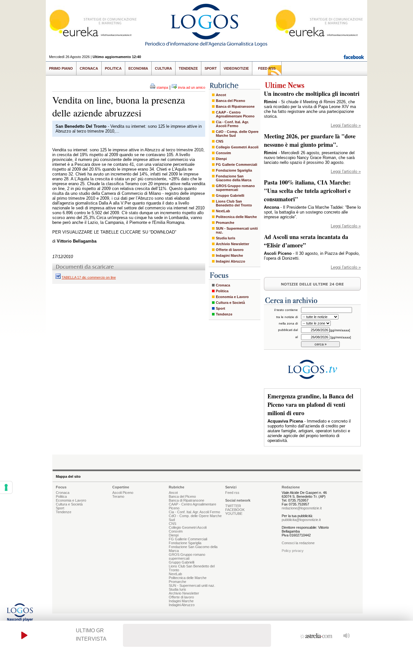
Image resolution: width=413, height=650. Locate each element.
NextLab (223, 211)
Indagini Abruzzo (230, 261)
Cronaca (89, 68)
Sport (211, 68)
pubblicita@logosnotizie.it (301, 520)
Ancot (221, 95)
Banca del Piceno (230, 101)
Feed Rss (267, 68)
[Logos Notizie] (206, 46)
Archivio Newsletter (232, 244)
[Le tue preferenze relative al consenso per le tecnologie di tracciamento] (6, 487)
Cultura (163, 68)
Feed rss (232, 493)
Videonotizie (236, 68)
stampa (162, 87)
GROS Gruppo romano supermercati (235, 188)
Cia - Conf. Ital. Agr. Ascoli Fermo (232, 124)
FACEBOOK (235, 510)
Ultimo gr (90, 630)
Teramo (118, 496)
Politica (113, 68)
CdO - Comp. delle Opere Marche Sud (237, 133)
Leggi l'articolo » (346, 125)
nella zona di (288, 323)
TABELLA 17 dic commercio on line (89, 277)
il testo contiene (286, 310)
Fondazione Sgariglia (234, 170)
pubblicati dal (288, 330)
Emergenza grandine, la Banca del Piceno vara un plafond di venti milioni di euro (310, 404)
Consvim (223, 153)
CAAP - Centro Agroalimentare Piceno (235, 114)
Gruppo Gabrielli (230, 195)
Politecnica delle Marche (236, 217)
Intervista (91, 639)
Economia (138, 68)
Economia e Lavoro (232, 297)
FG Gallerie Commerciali (236, 164)
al (296, 337)
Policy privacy (293, 551)
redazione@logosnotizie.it (302, 508)
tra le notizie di (287, 317)
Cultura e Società (230, 303)
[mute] (347, 635)
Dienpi (221, 159)
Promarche (225, 223)
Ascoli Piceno (122, 493)
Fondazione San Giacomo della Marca (233, 178)
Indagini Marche (229, 255)
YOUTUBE (233, 513)
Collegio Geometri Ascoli (237, 147)
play (24, 635)
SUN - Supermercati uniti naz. (237, 230)
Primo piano (61, 68)
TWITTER (233, 506)
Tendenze (188, 68)
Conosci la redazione (298, 543)
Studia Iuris (225, 238)
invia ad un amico (191, 87)
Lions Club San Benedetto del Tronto (234, 203)
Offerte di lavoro (230, 250)
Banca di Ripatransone (235, 106)
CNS (219, 141)
